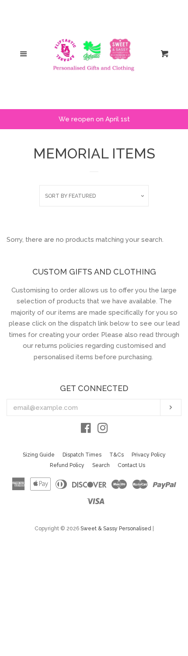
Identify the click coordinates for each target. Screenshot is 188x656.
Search (101, 465)
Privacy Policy (149, 455)
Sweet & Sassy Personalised (115, 528)
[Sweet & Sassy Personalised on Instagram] (102, 430)
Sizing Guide (39, 455)
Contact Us (131, 465)
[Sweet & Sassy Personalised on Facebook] (85, 430)
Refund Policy (67, 465)
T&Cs (116, 455)
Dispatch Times (82, 455)
